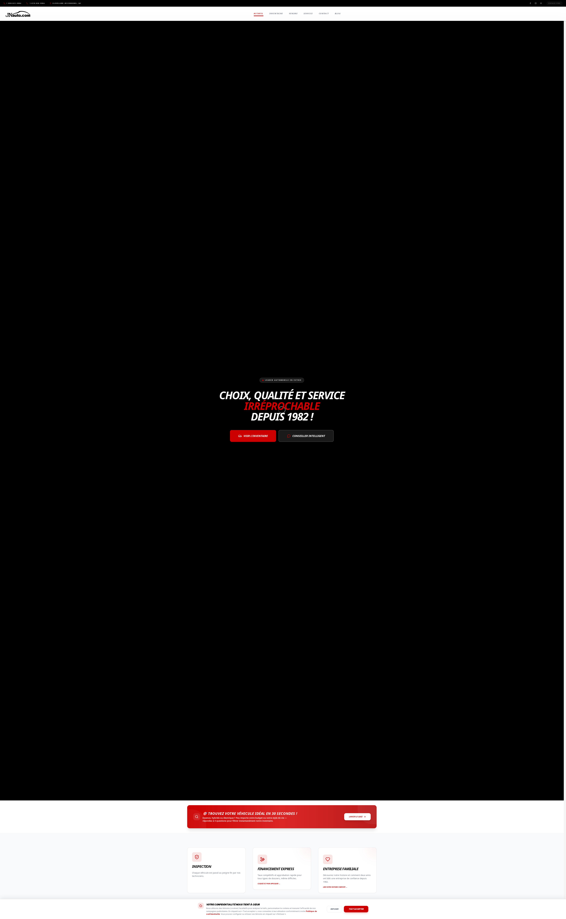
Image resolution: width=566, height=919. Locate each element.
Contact (324, 13)
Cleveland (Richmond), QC (67, 3)
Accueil (258, 13)
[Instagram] (536, 3)
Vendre (293, 13)
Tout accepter (356, 909)
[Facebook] (530, 3)
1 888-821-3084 (14, 3)
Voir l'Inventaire (256, 436)
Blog (338, 13)
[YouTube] (541, 3)
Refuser (334, 909)
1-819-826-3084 (37, 3)
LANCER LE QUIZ (355, 816)
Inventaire (276, 13)
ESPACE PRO (555, 3)
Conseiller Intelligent (308, 436)
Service (308, 13)
